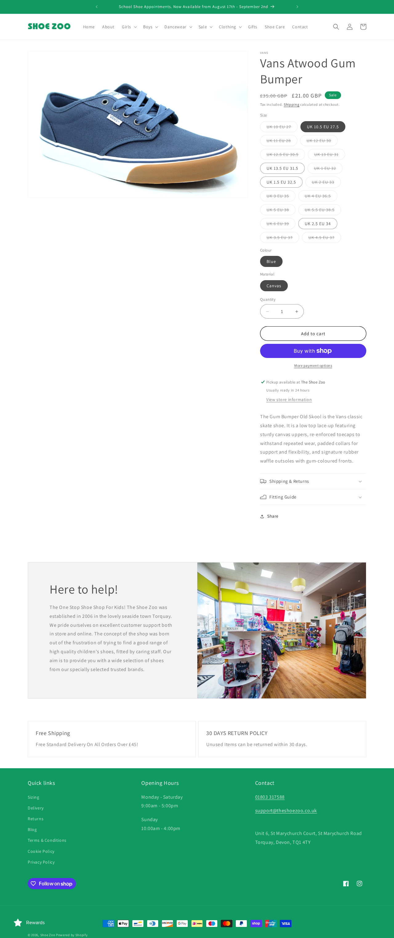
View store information (289, 399)
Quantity (267, 299)
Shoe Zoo (47, 935)
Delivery (36, 808)
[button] (128, 26)
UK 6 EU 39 (281, 225)
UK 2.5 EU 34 (318, 223)
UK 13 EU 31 (329, 155)
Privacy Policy (41, 862)
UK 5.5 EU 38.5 (323, 211)
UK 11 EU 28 (282, 141)
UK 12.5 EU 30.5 (286, 155)
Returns (35, 818)
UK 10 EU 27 (282, 128)
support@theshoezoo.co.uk (286, 810)
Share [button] (273, 516)
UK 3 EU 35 (281, 197)
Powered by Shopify (72, 935)
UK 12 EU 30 (322, 141)
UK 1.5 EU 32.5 (281, 182)
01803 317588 (270, 797)
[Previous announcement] (96, 7)
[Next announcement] (297, 7)
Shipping (292, 104)
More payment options (313, 365)
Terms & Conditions (47, 840)
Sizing (33, 797)
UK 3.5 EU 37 (283, 238)
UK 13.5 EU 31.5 (282, 168)
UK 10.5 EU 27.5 (323, 126)
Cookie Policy (41, 851)
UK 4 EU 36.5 (321, 197)
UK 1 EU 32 (328, 169)
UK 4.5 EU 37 (324, 238)
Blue (271, 261)
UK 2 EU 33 (326, 183)
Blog (32, 829)
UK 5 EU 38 (281, 211)
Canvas (274, 285)
